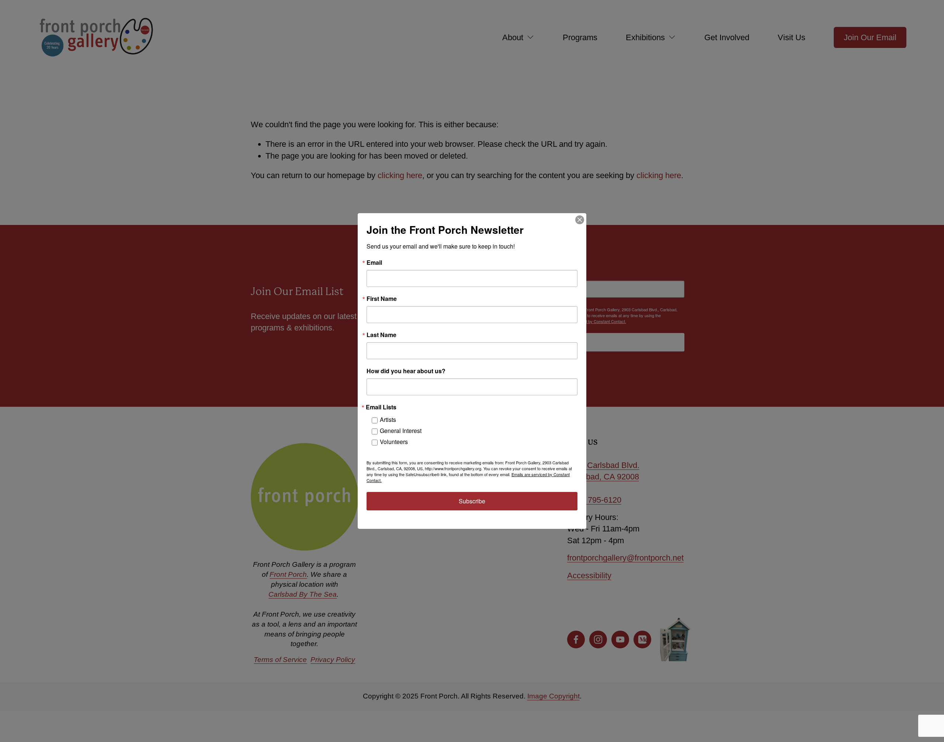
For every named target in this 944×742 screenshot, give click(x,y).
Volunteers (394, 441)
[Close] (579, 219)
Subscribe (472, 501)
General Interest (400, 430)
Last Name (381, 335)
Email (374, 263)
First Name (382, 299)
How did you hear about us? (406, 371)
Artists (388, 419)
